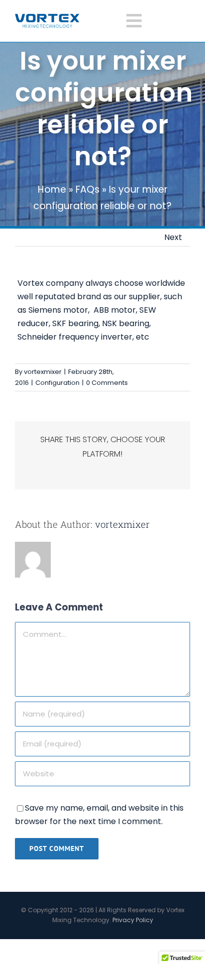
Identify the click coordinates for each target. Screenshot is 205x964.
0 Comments (107, 382)
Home (52, 189)
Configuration (57, 382)
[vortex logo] (47, 17)
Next (173, 237)
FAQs (88, 189)
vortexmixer (43, 371)
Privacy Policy (132, 920)
